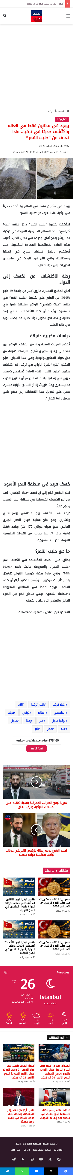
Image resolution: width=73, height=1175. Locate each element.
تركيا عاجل (59, 721)
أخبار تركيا (51, 111)
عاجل (14, 721)
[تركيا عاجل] (36, 16)
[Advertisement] (36, 64)
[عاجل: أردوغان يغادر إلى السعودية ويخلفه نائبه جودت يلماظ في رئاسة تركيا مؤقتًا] (18, 1097)
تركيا (11, 713)
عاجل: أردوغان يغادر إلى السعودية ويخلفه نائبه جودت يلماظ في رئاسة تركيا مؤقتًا (20, 1115)
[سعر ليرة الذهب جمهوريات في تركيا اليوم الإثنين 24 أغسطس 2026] (54, 887)
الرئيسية (62, 111)
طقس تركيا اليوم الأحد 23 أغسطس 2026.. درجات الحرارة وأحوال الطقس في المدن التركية (19, 947)
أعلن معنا (15, 1149)
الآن (20, 704)
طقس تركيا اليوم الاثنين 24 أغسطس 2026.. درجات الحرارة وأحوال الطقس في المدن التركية (20, 905)
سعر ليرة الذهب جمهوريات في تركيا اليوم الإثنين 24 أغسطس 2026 (54, 903)
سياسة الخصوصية (42, 1149)
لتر (36, 729)
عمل (49, 729)
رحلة (28, 721)
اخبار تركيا (37, 704)
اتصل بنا (58, 1149)
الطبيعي (60, 713)
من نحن (26, 1149)
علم (63, 729)
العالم (41, 713)
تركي (25, 713)
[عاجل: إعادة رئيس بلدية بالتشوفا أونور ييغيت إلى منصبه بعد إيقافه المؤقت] (54, 1097)
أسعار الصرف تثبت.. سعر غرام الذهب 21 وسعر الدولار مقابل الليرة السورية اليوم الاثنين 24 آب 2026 (18, 1071)
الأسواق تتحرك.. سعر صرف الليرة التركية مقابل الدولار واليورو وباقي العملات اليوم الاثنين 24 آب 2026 (54, 1071)
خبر (41, 721)
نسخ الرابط (37, 748)
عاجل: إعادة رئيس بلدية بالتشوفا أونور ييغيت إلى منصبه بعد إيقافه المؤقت (55, 1113)
